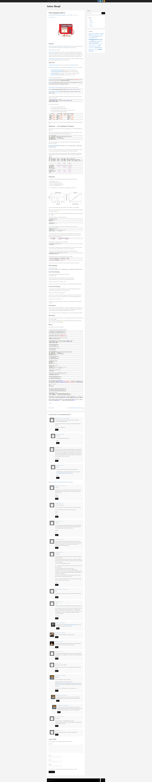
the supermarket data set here (71, 67)
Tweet (50, 403)
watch (50, 49)
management (93, 39)
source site (51, 79)
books (92, 33)
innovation (100, 36)
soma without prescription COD (57, 71)
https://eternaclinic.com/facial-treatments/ (56, 87)
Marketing (100, 39)
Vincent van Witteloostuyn (65, 418)
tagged (92, 49)
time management (95, 49)
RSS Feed (49, 780)
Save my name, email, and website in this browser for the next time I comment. (63, 769)
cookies (102, 33)
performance (91, 43)
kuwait (93, 37)
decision (90, 34)
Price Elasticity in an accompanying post (63, 46)
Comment (51, 743)
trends (90, 51)
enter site (50, 89)
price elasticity (91, 46)
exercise (90, 36)
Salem (63, 434)
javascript (90, 37)
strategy (100, 47)
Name (50, 755)
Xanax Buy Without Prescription (54, 91)
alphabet (90, 33)
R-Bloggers (57, 1)
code (94, 33)
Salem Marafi (53, 6)
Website (50, 764)
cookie (99, 33)
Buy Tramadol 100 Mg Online (54, 145)
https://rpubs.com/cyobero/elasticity (70, 624)
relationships (90, 47)
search (93, 47)
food (94, 36)
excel (101, 34)
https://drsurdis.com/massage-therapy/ (55, 58)
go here (50, 82)
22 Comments (53, 17)
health (96, 36)
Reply (57, 429)
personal (96, 43)
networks (90, 42)
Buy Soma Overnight (55, 74)
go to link (50, 46)
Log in (52, 780)
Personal (91, 26)
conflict (96, 33)
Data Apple (73, 65)
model (89, 41)
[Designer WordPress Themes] (98, 780)
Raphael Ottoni (64, 675)
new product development (95, 42)
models (92, 41)
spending (97, 47)
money (95, 41)
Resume (49, 1)
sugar (90, 49)
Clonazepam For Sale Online (54, 65)
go (49, 17)
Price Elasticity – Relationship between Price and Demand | (62, 482)
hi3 (98, 36)
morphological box (99, 41)
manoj (61, 641)
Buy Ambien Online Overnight (54, 67)
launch (96, 37)
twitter (92, 51)
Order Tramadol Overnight (53, 52)
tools (100, 49)
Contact (53, 1)
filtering (92, 36)
